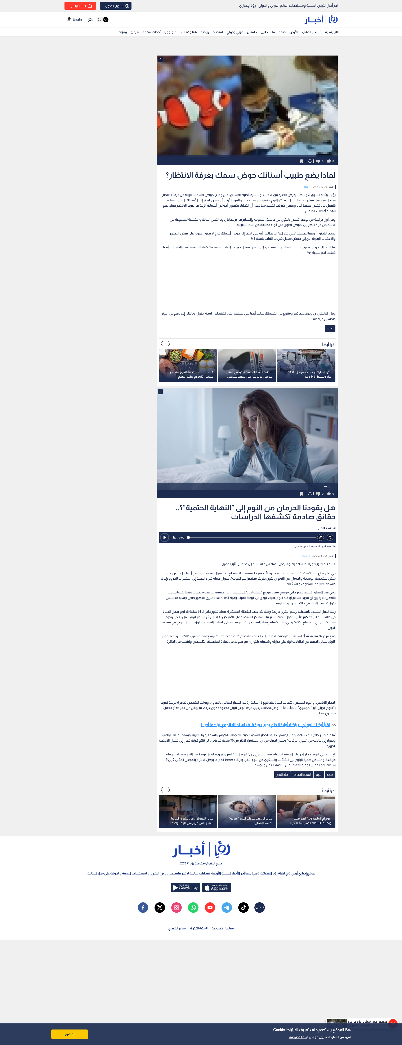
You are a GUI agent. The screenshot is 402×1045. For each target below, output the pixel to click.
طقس (252, 32)
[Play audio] (165, 537)
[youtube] (210, 907)
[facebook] (143, 907)
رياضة (205, 32)
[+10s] (330, 537)
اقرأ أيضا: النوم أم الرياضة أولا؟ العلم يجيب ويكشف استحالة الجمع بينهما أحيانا (265, 724)
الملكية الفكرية (198, 928)
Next (162, 343)
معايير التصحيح (177, 928)
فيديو (135, 32)
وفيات (122, 32)
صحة (282, 32)
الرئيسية (331, 32)
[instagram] (176, 907)
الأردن (293, 32)
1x (174, 537)
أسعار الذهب (311, 32)
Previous (169, 343)
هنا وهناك (189, 32)
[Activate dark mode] (102, 19)
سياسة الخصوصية (300, 1037)
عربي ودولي (235, 32)
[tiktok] (243, 907)
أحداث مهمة (151, 32)
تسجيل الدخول (114, 6)
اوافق (70, 1034)
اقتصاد (218, 32)
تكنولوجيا (171, 32)
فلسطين (268, 32)
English (78, 19)
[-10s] (320, 537)
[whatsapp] (193, 907)
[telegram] (227, 907)
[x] (160, 907)
